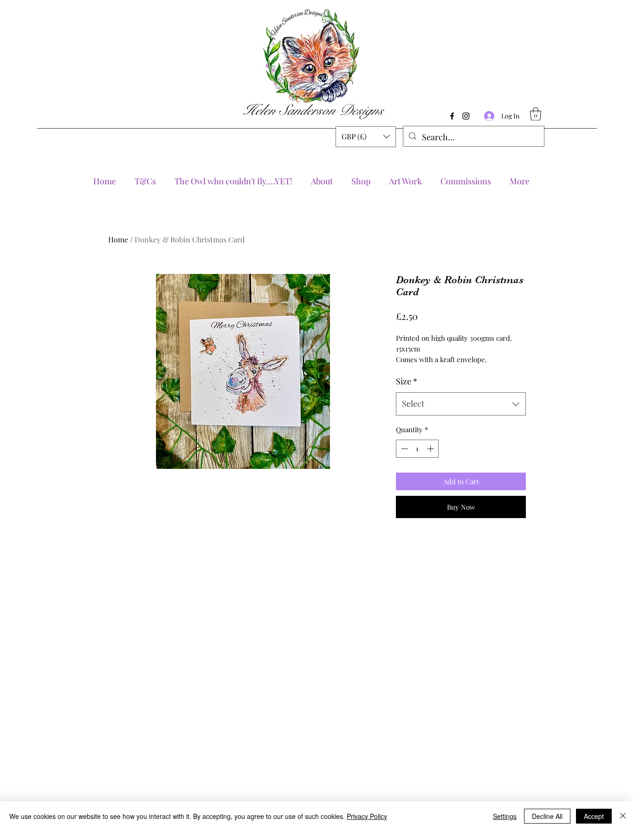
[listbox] (366, 136)
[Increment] (431, 448)
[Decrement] (403, 448)
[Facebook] (452, 116)
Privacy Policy (367, 816)
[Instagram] (466, 116)
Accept (594, 816)
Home (118, 239)
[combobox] (461, 404)
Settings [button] (505, 816)
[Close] (622, 816)
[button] (366, 136)
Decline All (547, 816)
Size (406, 381)
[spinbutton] (417, 448)
